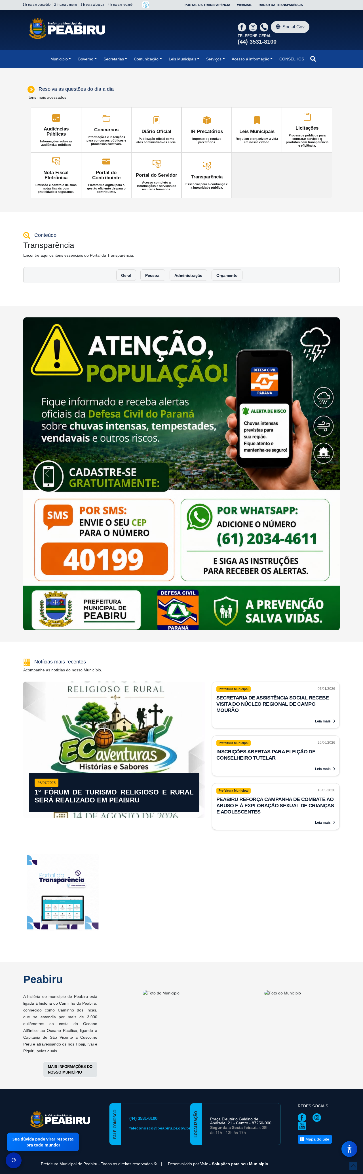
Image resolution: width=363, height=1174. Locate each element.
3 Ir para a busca (92, 4)
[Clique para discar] (265, 27)
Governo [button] (85, 59)
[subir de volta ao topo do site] (353, 1166)
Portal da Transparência (207, 5)
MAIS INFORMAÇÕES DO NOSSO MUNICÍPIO (70, 854)
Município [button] (59, 59)
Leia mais (323, 505)
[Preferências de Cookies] (14, 1160)
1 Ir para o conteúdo (36, 4)
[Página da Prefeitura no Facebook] (243, 27)
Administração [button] (188, 275)
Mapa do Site (316, 923)
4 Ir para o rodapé (120, 4)
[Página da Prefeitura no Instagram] (254, 27)
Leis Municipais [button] (182, 59)
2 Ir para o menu (65, 4)
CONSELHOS (291, 59)
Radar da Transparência (281, 5)
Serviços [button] (213, 59)
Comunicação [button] (146, 59)
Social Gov (293, 26)
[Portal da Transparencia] (63, 677)
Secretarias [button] (114, 59)
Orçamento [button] (227, 275)
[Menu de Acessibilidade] (349, 1149)
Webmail (244, 5)
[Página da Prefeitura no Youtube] (303, 910)
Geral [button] (126, 275)
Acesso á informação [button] (250, 59)
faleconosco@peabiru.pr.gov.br (159, 912)
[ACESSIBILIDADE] (145, 4)
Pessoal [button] (153, 275)
